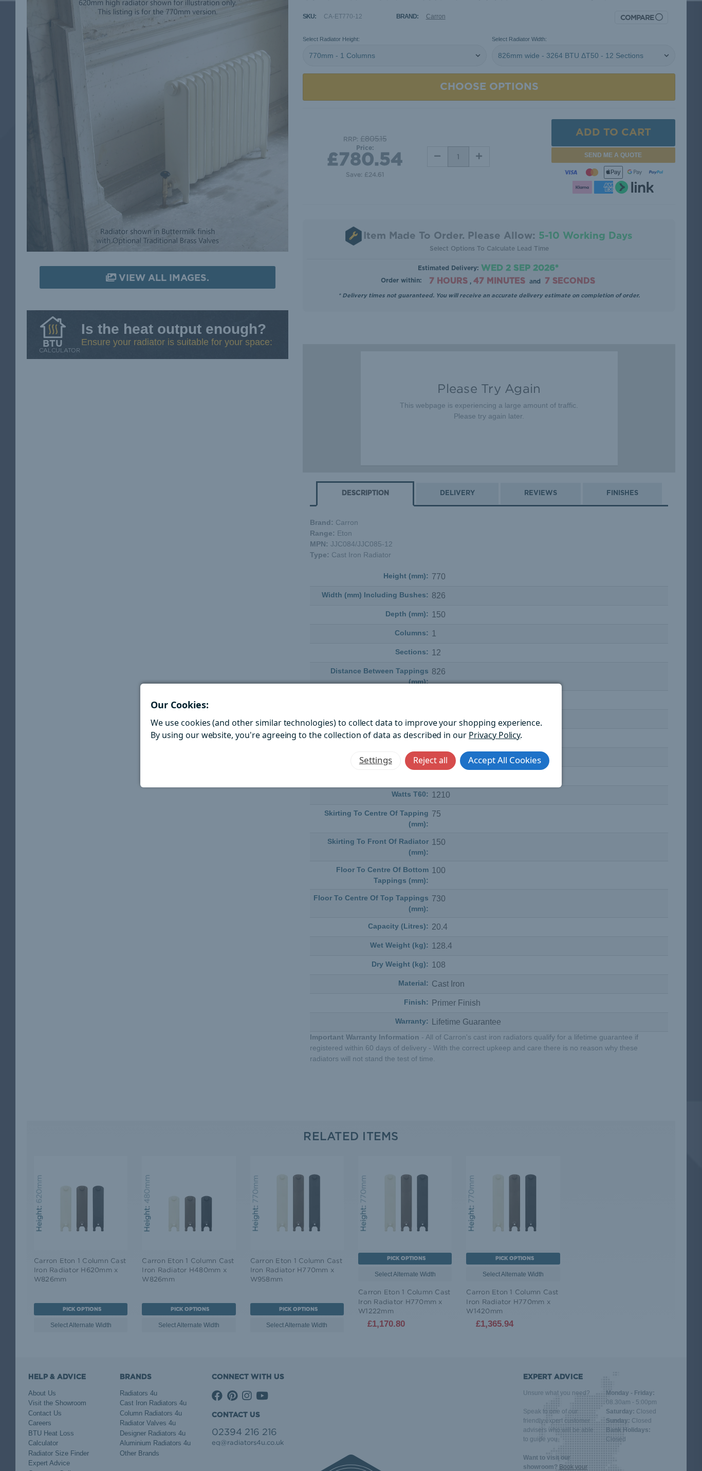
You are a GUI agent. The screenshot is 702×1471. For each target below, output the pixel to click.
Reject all (430, 760)
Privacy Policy (494, 735)
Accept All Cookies (504, 760)
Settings (375, 760)
